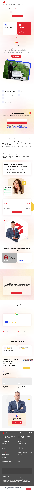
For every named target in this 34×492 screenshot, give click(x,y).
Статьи (19, 461)
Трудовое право (4, 449)
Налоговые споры (4, 457)
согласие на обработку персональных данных (14, 127)
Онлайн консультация (16, 56)
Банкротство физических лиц (22, 443)
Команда (19, 457)
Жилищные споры (4, 448)
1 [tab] (16, 37)
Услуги (7, 4)
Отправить (17, 123)
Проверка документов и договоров (7, 451)
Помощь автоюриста (5, 452)
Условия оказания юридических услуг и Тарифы (25, 452)
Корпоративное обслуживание (6, 461)
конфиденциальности (15, 126)
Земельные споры (4, 447)
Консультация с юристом (17, 422)
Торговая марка (4, 458)
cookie (21, 126)
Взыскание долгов (20, 447)
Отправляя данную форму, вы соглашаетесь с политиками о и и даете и (17, 127)
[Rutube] (31, 433)
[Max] (20, 433)
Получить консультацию (17, 211)
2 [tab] (17, 37)
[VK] (24, 433)
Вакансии (19, 465)
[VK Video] (25, 433)
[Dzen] (29, 433)
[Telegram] (22, 433)
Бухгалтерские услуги (5, 462)
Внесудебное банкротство (21, 444)
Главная (4, 4)
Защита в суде (4, 443)
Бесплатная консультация (17, 15)
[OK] (27, 433)
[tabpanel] (10, 28)
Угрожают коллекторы (21, 449)
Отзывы (19, 458)
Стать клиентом (26, 367)
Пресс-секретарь (20, 462)
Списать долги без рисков (21, 448)
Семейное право (4, 444)
